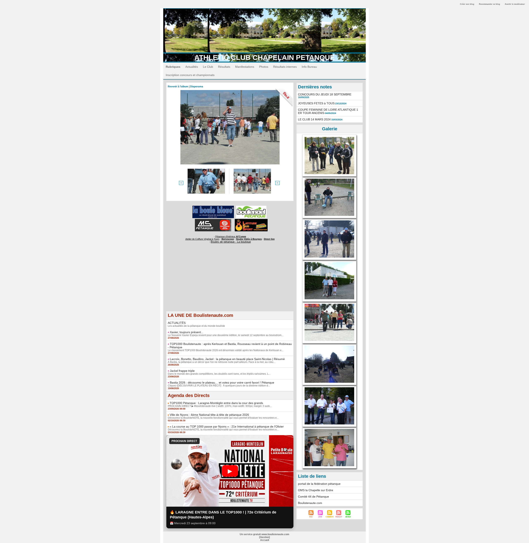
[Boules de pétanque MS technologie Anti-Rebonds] (213, 220)
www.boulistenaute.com (275, 534)
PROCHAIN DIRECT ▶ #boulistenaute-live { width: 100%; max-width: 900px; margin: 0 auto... (220, 406)
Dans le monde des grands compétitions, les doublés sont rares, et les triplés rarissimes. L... (219, 373)
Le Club (208, 66)
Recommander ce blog (489, 4)
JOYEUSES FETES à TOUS (316, 103)
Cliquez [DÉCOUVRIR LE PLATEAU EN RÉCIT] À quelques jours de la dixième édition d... (219, 385)
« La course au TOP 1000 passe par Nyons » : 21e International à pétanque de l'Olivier (227, 426)
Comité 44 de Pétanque (313, 496)
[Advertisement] (229, 282)
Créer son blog (467, 4)
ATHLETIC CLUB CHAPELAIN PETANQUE (264, 57)
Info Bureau (309, 66)
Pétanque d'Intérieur (230, 236)
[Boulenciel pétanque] (251, 207)
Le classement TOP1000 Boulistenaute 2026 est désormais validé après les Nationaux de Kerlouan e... (225, 350)
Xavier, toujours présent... (186, 332)
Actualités (191, 66)
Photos (263, 66)
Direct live (269, 239)
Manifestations (244, 66)
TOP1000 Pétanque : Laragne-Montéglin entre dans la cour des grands (216, 403)
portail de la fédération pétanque (319, 483)
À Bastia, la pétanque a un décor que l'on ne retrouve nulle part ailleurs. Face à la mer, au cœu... (221, 362)
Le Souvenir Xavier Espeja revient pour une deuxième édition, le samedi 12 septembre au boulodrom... (225, 335)
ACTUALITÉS (177, 322)
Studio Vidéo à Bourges (249, 239)
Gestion (264, 537)
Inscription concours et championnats (190, 75)
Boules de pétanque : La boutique (231, 241)
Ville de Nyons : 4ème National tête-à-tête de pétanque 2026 (209, 414)
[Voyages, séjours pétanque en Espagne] (251, 220)
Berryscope (228, 239)
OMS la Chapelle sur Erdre (315, 490)
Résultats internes (285, 66)
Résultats (224, 66)
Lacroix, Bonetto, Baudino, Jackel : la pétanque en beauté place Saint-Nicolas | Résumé (227, 359)
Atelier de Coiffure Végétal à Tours (202, 239)
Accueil (264, 540)
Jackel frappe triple (182, 370)
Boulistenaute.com (310, 503)
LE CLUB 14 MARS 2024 (314, 119)
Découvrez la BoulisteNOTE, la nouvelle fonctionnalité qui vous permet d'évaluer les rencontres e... (223, 417)
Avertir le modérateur (515, 4)
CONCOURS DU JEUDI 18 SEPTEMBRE (324, 94)
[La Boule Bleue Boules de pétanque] (213, 207)
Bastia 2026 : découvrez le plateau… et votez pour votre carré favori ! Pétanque (222, 382)
